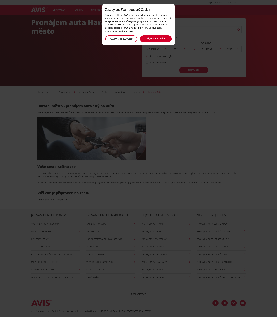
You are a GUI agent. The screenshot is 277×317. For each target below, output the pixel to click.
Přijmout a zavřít (155, 38)
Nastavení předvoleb (121, 38)
